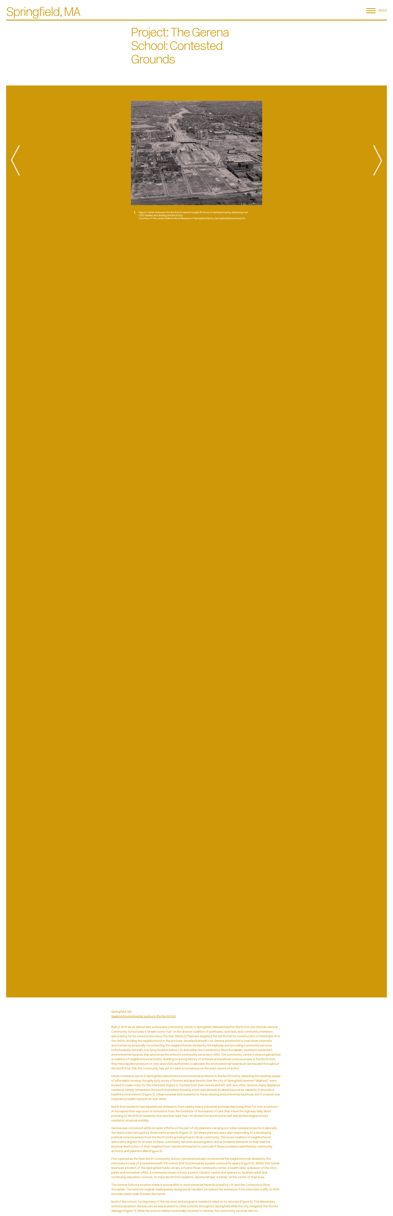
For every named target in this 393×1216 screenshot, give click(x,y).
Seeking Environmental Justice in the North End (143, 1016)
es (385, 10)
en (380, 10)
